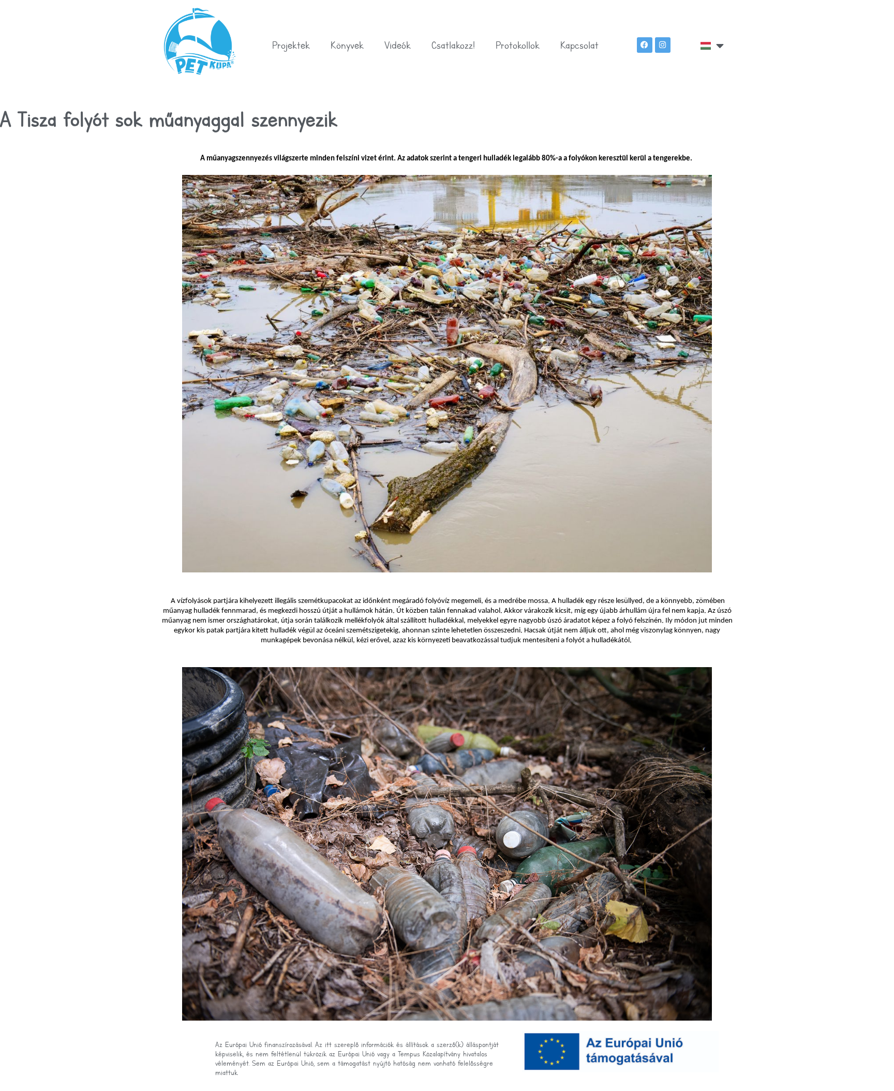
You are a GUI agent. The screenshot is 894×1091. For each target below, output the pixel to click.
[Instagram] (663, 45)
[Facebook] (644, 45)
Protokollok (518, 45)
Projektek (291, 45)
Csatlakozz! (453, 45)
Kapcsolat (579, 45)
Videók (397, 45)
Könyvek (347, 45)
